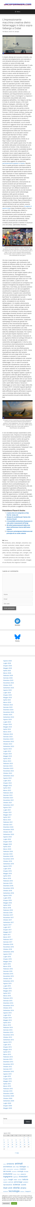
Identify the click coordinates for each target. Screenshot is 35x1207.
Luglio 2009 (7, 1103)
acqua (4, 1164)
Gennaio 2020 (8, 854)
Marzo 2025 (7, 702)
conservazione (9, 1169)
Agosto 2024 (7, 719)
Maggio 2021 (7, 815)
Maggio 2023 (7, 756)
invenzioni (23, 1176)
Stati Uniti (7, 1188)
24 (4, 1146)
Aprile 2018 (7, 905)
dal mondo (7, 1171)
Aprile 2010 (7, 1084)
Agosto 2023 (7, 749)
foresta (14, 1174)
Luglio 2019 (7, 868)
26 (12, 1146)
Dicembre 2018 (8, 885)
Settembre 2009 (8, 1101)
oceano (5, 1182)
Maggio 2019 (7, 873)
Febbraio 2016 (8, 969)
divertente (14, 1171)
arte (14, 1166)
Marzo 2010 (7, 1086)
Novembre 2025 (8, 683)
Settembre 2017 (8, 922)
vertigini (25, 552)
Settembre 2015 (8, 981)
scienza (16, 1184)
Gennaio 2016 (7, 971)
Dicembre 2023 (8, 739)
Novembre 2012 (8, 1064)
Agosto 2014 (7, 1013)
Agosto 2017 (7, 925)
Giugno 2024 (7, 724)
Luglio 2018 (7, 898)
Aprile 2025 (7, 700)
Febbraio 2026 (8, 675)
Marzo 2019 (7, 878)
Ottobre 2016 (7, 949)
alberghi (18, 543)
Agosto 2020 (7, 837)
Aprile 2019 (7, 876)
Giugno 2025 (7, 695)
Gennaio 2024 (8, 736)
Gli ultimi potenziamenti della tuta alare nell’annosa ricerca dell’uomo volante (18, 527)
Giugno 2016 (7, 959)
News (6, 540)
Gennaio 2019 (7, 883)
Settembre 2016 (8, 952)
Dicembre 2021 (8, 797)
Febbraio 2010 (8, 1088)
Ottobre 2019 (7, 861)
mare (15, 1179)
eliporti (22, 545)
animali (19, 1163)
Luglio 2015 (7, 986)
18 (8, 1144)
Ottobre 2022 (7, 773)
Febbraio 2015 (8, 998)
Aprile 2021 (7, 817)
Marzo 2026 (7, 673)
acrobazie (7, 543)
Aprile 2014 (7, 1022)
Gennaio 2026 (8, 678)
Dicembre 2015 (8, 973)
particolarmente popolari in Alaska (13, 163)
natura (25, 1179)
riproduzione (7, 1185)
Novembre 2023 (8, 741)
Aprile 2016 (7, 964)
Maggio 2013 (7, 1049)
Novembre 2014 (8, 1005)
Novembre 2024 (8, 712)
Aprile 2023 (7, 758)
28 (20, 1146)
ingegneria (19, 548)
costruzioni (16, 1169)
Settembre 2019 (8, 864)
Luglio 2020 (7, 839)
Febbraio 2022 (8, 793)
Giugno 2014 (7, 1017)
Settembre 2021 (8, 805)
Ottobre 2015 (7, 978)
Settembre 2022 (8, 776)
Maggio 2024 (7, 727)
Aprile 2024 (7, 729)
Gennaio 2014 (7, 1030)
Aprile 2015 (7, 993)
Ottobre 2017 (7, 920)
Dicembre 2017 (8, 915)
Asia (17, 1166)
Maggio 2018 (7, 903)
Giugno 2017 (7, 929)
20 (16, 1144)
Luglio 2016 (7, 956)
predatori (25, 1182)
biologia (23, 1167)
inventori (26, 548)
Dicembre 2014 (8, 1003)
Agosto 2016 (7, 954)
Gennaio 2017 (7, 942)
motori (19, 1179)
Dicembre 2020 (8, 827)
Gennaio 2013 (7, 1059)
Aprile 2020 (7, 846)
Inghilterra (15, 1176)
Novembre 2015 (8, 976)
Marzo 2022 (7, 790)
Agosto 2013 (7, 1042)
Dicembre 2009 (8, 1093)
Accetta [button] (14, 1203)
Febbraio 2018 (8, 910)
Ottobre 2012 (7, 1066)
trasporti (28, 1191)
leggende (5, 1179)
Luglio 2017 (7, 927)
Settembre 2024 (8, 717)
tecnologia (15, 552)
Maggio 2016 (7, 961)
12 (12, 1142)
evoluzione (7, 1174)
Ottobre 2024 (7, 714)
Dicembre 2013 (8, 1032)
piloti (4, 552)
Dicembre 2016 (8, 944)
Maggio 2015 (7, 991)
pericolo (19, 550)
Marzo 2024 (7, 732)
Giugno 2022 (7, 783)
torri (21, 552)
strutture (5, 1191)
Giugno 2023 (7, 753)
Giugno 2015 (7, 988)
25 (8, 1146)
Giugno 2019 (7, 871)
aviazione (25, 543)
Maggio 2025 (7, 697)
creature (23, 1169)
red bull (8, 552)
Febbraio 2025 (8, 705)
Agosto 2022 (7, 778)
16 (28, 1142)
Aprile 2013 (7, 1052)
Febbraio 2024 (8, 734)
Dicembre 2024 (8, 709)
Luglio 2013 (7, 1044)
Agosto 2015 (7, 983)
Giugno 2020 (7, 841)
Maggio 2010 (7, 1081)
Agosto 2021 (7, 807)
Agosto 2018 (7, 895)
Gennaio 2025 (7, 707)
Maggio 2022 (7, 785)
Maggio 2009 (7, 1108)
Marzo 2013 (7, 1054)
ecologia (20, 1171)
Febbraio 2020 (8, 851)
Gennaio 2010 (7, 1091)
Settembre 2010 (8, 1071)
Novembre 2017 (8, 917)
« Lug (16, 1153)
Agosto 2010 (7, 1074)
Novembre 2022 (8, 771)
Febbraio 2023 (8, 763)
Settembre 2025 (8, 688)
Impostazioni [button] (6, 1203)
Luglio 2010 (7, 1076)
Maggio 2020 (7, 844)
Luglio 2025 (7, 692)
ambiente (10, 1164)
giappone (23, 1174)
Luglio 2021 (7, 810)
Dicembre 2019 (8, 856)
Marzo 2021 (7, 820)
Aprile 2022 (7, 788)
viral (30, 552)
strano (23, 1188)
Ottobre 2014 (7, 1008)
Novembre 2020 (8, 829)
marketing (5, 550)
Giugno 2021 (7, 812)
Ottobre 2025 (7, 685)
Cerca (5, 1118)
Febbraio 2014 (8, 1027)
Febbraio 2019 (8, 881)
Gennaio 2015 (7, 1000)
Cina (28, 1166)
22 (24, 1144)
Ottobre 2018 (7, 890)
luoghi (10, 1179)
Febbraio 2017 (8, 939)
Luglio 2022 (7, 780)
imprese (12, 548)
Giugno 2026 (7, 665)
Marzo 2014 (7, 1025)
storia (16, 1187)
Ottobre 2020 (7, 832)
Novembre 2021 (8, 800)
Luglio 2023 (7, 751)
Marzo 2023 (7, 761)
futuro (18, 1174)
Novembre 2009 (8, 1096)
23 (28, 1144)
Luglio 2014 (7, 1015)
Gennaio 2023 (8, 766)
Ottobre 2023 (7, 744)
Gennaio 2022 (7, 795)
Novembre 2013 (8, 1035)
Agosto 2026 (7, 661)
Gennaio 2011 (7, 1069)
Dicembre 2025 (8, 680)
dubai (17, 545)
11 (8, 1142)
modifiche (13, 550)
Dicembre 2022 (8, 768)
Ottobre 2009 (7, 1098)
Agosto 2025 (7, 690)
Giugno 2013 (7, 1047)
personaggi (26, 550)
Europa (26, 1171)
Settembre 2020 (8, 834)
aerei (13, 543)
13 (16, 1142)
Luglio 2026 (7, 663)
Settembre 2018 (8, 893)
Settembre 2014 (8, 1010)
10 (4, 1142)
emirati (27, 545)
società (23, 1185)
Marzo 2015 (7, 996)
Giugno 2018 (7, 900)
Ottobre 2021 (7, 802)
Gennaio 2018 (7, 912)
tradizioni (22, 1191)
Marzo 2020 (7, 849)
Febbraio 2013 (8, 1057)
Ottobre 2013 (7, 1037)
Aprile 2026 (7, 670)
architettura (7, 1167)
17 (4, 1144)
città (4, 1169)
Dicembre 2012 (8, 1061)
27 (16, 1146)
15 (24, 1142)
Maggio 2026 (7, 668)
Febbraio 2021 (8, 822)
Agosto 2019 (7, 866)
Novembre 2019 (8, 859)
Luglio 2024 (7, 722)
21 (20, 1144)
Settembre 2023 (8, 746)
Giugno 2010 (7, 1079)
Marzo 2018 (7, 908)
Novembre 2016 (8, 947)
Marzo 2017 (7, 937)
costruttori (11, 545)
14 (20, 1142)
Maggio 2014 (7, 1020)
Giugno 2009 (7, 1105)
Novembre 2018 (8, 888)
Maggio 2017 (7, 932)
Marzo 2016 (7, 966)
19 (12, 1144)
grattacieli (5, 548)
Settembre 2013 (8, 1040)
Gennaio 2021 (7, 824)
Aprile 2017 (7, 934)
